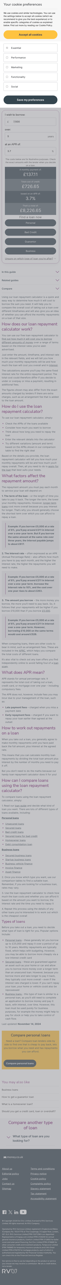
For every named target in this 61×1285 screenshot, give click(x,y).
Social (14, 86)
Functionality (17, 76)
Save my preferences (30, 99)
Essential (15, 47)
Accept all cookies (30, 34)
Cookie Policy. (46, 25)
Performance (18, 57)
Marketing (16, 67)
